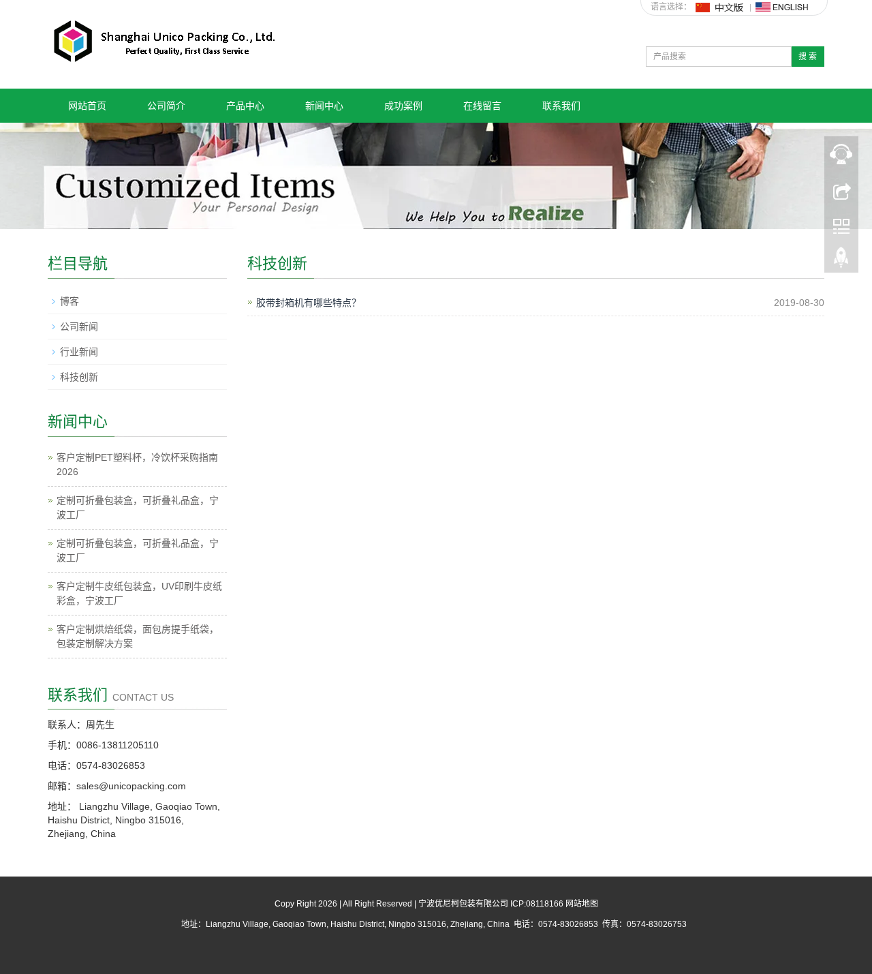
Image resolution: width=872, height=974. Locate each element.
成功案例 (403, 105)
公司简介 (166, 105)
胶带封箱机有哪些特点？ (308, 302)
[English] (782, 7)
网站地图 (581, 904)
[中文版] (720, 7)
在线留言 (482, 105)
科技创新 (79, 376)
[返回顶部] (841, 261)
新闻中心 (324, 105)
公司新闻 (79, 326)
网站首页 (87, 105)
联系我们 (561, 105)
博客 (69, 301)
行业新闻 (79, 351)
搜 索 (807, 56)
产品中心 (245, 105)
